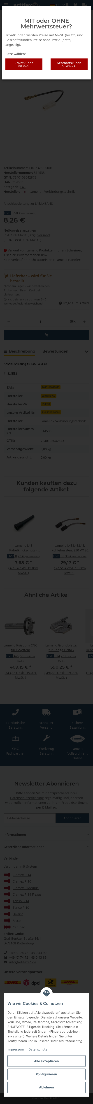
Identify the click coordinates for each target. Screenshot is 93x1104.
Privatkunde (23, 64)
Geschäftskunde (69, 64)
